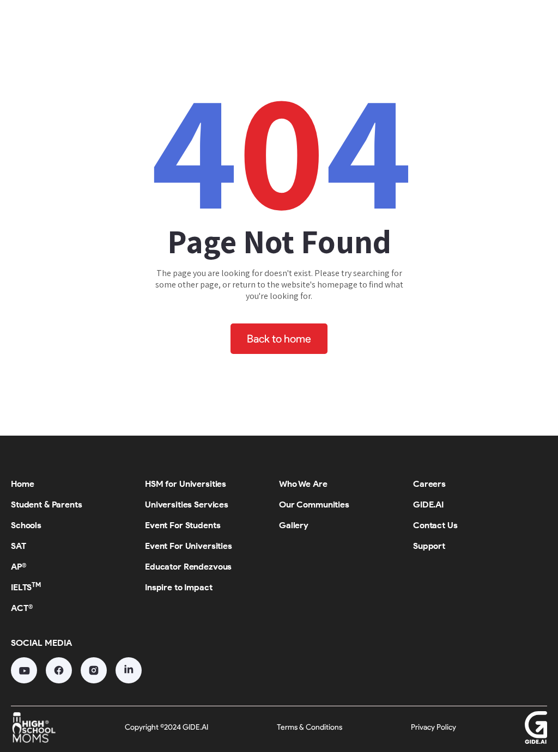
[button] (154, 24)
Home (81, 24)
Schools (231, 24)
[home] (32, 26)
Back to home (279, 338)
